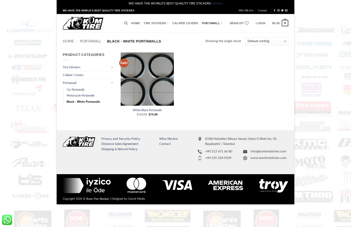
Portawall (211, 23)
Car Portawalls (75, 89)
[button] (126, 23)
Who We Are (246, 10)
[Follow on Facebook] (274, 10)
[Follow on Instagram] (278, 10)
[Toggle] (112, 67)
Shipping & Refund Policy (119, 149)
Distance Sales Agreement (119, 144)
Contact (262, 10)
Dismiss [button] (217, 3)
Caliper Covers (185, 23)
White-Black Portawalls (147, 110)
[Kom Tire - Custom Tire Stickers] (83, 23)
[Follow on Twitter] (282, 10)
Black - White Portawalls (83, 101)
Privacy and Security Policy (120, 138)
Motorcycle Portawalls (80, 95)
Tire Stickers (155, 23)
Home (135, 23)
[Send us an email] (286, 10)
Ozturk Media (136, 198)
